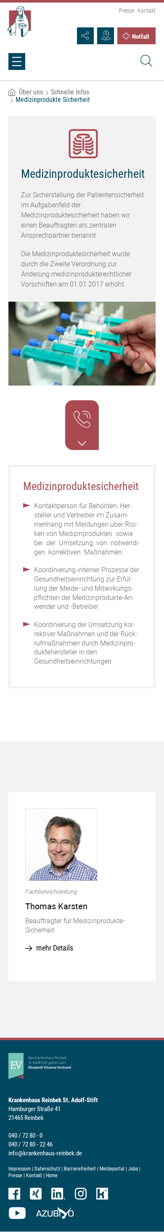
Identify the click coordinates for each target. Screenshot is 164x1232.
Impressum (19, 1169)
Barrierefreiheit (80, 1169)
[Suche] (145, 62)
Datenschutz (47, 1169)
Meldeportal (112, 1169)
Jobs (133, 1169)
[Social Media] (85, 35)
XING (36, 1194)
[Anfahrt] (105, 35)
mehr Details (54, 947)
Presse (126, 10)
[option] (82, 886)
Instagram (81, 1194)
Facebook (14, 1194)
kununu (102, 1194)
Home (52, 1175)
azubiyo (55, 1213)
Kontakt (147, 10)
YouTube (17, 1213)
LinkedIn (58, 1194)
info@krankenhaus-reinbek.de (45, 1153)
